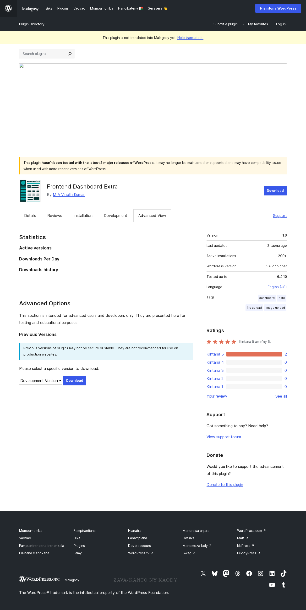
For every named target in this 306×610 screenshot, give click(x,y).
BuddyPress (248, 553)
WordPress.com (251, 531)
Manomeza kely (197, 546)
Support (280, 215)
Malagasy (72, 580)
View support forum (224, 436)
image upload (275, 307)
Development (115, 215)
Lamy (78, 553)
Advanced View (152, 215)
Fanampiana (137, 538)
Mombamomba (30, 531)
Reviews (54, 215)
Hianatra (134, 531)
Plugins (79, 546)
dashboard (267, 298)
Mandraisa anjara (196, 531)
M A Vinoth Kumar (69, 194)
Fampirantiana (85, 531)
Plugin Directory (31, 24)
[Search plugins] (70, 54)
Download (275, 191)
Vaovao (25, 538)
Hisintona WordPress (278, 8)
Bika (77, 538)
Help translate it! (190, 38)
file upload (254, 307)
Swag (189, 553)
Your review (217, 396)
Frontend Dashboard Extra (82, 186)
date (282, 298)
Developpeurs (139, 546)
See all (281, 396)
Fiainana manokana (34, 553)
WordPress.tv (140, 553)
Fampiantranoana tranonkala (41, 546)
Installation (83, 215)
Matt (242, 538)
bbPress (245, 546)
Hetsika (189, 538)
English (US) (277, 287)
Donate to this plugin (225, 484)
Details (30, 215)
